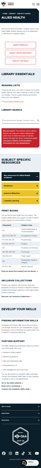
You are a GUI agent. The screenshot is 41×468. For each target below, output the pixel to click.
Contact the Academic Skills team (15, 389)
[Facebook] (4, 453)
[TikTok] (23, 453)
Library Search (7, 220)
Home (5, 14)
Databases (8, 186)
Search (38, 120)
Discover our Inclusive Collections (16, 296)
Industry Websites (12, 193)
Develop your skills (21, 61)
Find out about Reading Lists (13, 101)
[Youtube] (37, 453)
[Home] (8, 6)
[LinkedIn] (16, 453)
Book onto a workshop (11, 386)
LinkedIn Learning (11, 201)
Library (12, 14)
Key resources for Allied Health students (17, 176)
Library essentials (20, 45)
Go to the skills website (11, 383)
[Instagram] (10, 453)
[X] (30, 453)
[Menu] (38, 4)
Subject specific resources (20, 53)
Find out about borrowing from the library (19, 271)
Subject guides (24, 14)
